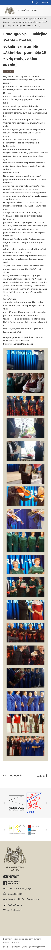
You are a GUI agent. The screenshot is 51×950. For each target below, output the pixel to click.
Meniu (45, 2)
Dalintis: (41, 776)
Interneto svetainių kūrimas (16, 947)
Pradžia (6, 18)
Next (46, 803)
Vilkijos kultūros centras (26, 10)
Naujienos (16, 18)
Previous (4, 803)
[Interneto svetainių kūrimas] (37, 947)
